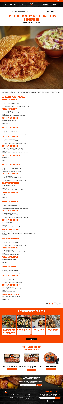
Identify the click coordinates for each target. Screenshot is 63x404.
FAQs (18, 394)
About (14, 4)
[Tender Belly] (32, 4)
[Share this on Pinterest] (55, 303)
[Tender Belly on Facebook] (55, 0)
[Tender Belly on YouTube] (56, 0)
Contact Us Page (27, 392)
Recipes (10, 4)
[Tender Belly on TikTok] (57, 1)
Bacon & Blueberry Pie (38, 330)
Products (5, 4)
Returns (18, 392)
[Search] (57, 4)
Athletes (54, 4)
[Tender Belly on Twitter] (54, 1)
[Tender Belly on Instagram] (59, 0)
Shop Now (12, 369)
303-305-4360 (27, 398)
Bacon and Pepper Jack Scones (53, 330)
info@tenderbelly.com (28, 399)
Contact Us (19, 395)
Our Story (11, 397)
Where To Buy (20, 4)
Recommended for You (31, 311)
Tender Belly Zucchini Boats (23, 330)
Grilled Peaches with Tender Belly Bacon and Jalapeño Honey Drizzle (9, 332)
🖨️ (60, 303)
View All (31, 339)
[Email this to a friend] (58, 303)
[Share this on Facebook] (52, 303)
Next (52, 11)
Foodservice (12, 394)
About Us (11, 395)
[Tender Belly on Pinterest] (58, 0)
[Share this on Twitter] (50, 303)
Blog (50, 4)
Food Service (45, 4)
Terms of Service (20, 397)
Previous (48, 11)
